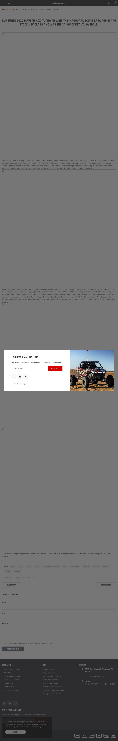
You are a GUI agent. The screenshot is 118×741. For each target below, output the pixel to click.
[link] (14, 376)
